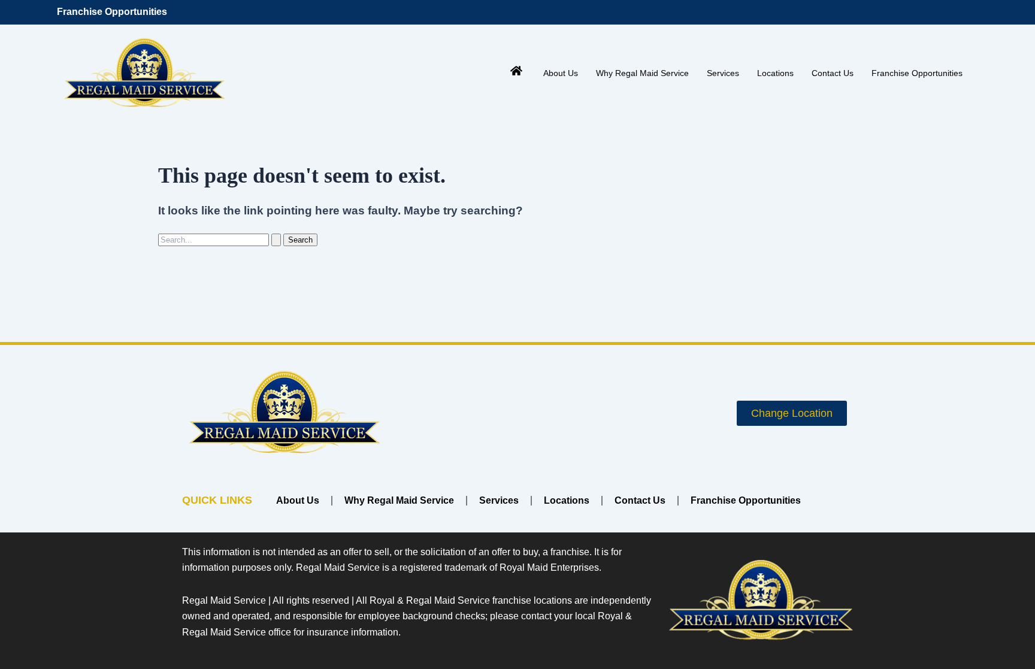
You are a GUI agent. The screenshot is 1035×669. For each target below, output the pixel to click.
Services (723, 73)
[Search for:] (220, 239)
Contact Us (833, 73)
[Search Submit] (276, 240)
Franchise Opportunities (112, 12)
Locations (775, 73)
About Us (560, 73)
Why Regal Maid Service (642, 73)
